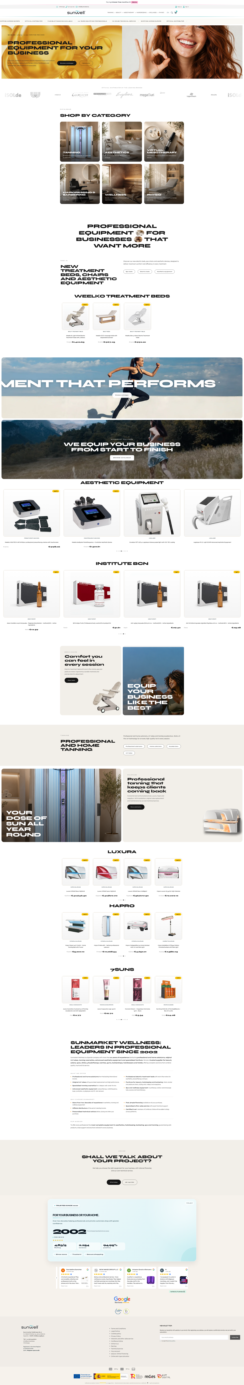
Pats (164, 1269)
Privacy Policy (116, 1336)
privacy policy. (171, 1341)
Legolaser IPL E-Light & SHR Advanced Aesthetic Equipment (31, 542)
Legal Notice (115, 1331)
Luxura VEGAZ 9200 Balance (137, 891)
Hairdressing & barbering (79, 193)
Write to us (115, 1344)
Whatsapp (26, 1343)
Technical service (117, 1349)
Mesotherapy (129, 12)
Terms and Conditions (118, 1328)
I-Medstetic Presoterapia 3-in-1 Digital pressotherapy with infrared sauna (152, 542)
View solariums (135, 807)
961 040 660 (129, 1182)
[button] (172, 13)
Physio (161, 12)
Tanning (110, 12)
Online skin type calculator (120, 1356)
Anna (99, 1269)
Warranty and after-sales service (122, 1339)
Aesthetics (117, 152)
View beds (71, 680)
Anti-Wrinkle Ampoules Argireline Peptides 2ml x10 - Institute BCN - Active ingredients (92, 623)
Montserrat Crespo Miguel (139, 1269)
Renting (113, 1346)
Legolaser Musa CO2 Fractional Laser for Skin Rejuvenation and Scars (92, 542)
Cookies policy (116, 1334)
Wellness (153, 12)
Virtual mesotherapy (162, 151)
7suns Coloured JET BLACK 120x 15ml (168, 1009)
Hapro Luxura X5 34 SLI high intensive (106, 891)
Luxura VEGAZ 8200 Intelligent (75, 891)
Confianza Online (117, 1341)
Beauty (118, 12)
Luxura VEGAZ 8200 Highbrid (168, 891)
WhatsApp (114, 1182)
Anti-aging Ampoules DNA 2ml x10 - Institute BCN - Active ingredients (31, 623)
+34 (31, 1339)
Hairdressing (142, 12)
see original (109, 1281)
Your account (115, 1351)
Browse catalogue (121, 395)
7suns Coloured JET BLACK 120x (138, 1009)
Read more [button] (62, 1286)
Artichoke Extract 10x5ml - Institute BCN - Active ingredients (152, 623)
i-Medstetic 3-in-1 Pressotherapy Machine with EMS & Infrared (212, 542)
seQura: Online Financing (119, 1354)
